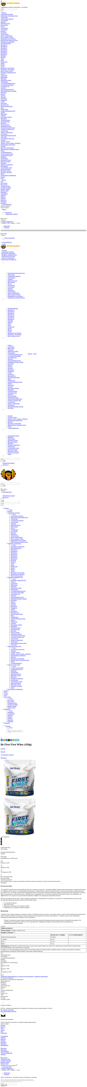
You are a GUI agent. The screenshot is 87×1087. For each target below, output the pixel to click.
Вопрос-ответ (5, 1063)
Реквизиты (4, 1050)
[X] (9, 740)
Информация (4, 1045)
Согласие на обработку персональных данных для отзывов (11, 1081)
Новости (3, 1037)
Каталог (9, 511)
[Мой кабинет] (1, 494)
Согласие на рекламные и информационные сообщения (10, 1080)
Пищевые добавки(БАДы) (18, 580)
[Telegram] (18, 740)
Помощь (3, 1054)
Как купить (10, 700)
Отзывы (3, 1040)
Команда (3, 1039)
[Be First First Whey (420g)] (20, 796)
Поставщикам (5, 1051)
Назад (11, 509)
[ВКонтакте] (2, 740)
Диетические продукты (17, 649)
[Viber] (11, 740)
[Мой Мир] (6, 740)
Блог (2, 1031)
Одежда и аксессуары (17, 667)
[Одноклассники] (4, 740)
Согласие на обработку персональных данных (25, 1079)
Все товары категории (7, 1010)
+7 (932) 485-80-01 (6, 204)
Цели (2, 1028)
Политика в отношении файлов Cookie (28, 1080)
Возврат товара (5, 1062)
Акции (3, 1030)
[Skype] (16, 740)
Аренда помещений (6, 1053)
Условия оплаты (5, 1059)
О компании (4, 1036)
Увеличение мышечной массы (9, 976)
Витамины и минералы (17, 546)
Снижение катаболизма (41, 976)
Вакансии (3, 1042)
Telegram (6, 227)
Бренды (3, 1027)
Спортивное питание (17, 516)
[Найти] (2, 11)
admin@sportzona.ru (7, 221)
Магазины (4, 1048)
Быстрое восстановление (26, 976)
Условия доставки (6, 1060)
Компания (10, 712)
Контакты (3, 1043)
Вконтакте (7, 226)
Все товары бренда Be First (8, 1011)
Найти (2, 1085)
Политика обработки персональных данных (8, 1079)
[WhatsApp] (14, 740)
